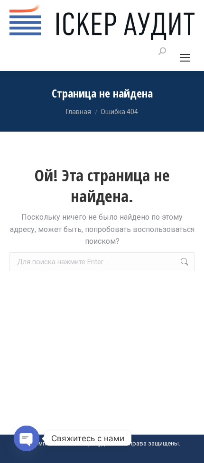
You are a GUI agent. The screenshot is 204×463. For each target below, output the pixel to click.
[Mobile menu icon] (185, 57)
